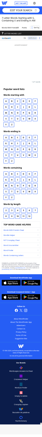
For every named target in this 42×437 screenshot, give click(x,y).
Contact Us (21, 329)
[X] (21, 311)
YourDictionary (21, 421)
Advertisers (21, 325)
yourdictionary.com (20, 268)
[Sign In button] (34, 3)
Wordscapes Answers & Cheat (21, 371)
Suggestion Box (21, 338)
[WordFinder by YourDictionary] (4, 3)
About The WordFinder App (21, 322)
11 (23, 216)
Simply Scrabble (21, 396)
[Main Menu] (39, 3)
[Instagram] (26, 311)
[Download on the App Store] (11, 283)
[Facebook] (16, 311)
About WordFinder (21, 319)
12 (29, 216)
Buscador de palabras (21, 412)
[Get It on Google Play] (30, 283)
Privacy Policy (21, 332)
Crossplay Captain (21, 404)
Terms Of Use (21, 335)
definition (32, 38)
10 (18, 216)
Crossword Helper (21, 379)
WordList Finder (21, 388)
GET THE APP (21, 3)
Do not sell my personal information (21, 356)
